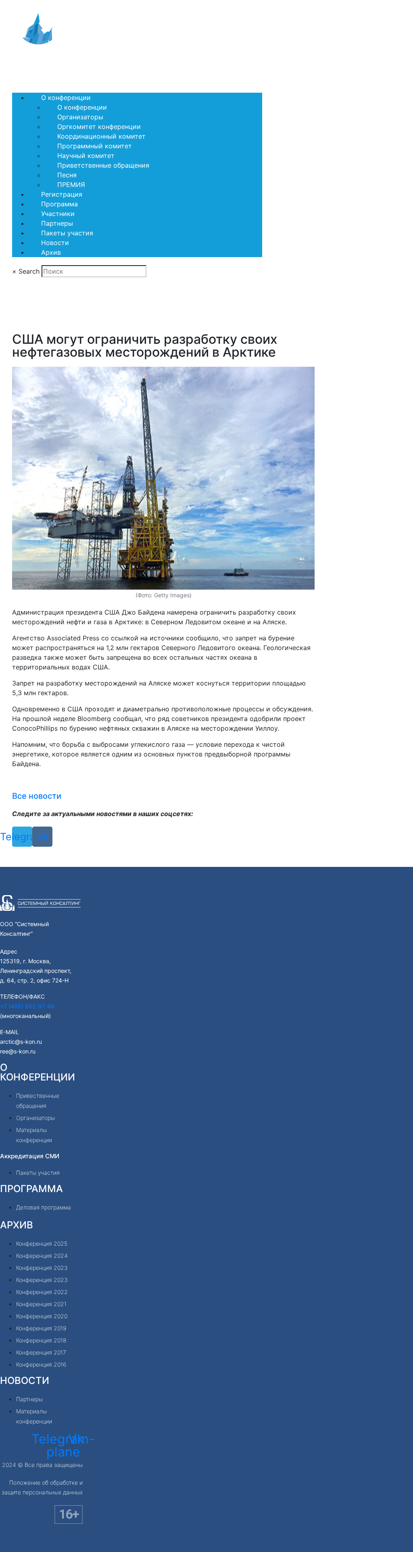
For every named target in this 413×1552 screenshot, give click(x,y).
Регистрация (61, 194)
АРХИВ (16, 1225)
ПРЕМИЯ (71, 185)
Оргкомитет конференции (99, 127)
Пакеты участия (67, 233)
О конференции (66, 97)
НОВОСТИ (24, 1380)
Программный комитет (94, 146)
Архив (51, 252)
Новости (55, 243)
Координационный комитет (101, 136)
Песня (67, 175)
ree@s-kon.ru (17, 1051)
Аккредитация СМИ (29, 1156)
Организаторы (80, 117)
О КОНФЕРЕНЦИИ (37, 1072)
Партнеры (57, 223)
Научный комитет (86, 156)
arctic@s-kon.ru (21, 1041)
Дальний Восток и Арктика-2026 (73, 65)
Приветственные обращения (103, 165)
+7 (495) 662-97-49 (27, 1006)
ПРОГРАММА (31, 1189)
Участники (58, 214)
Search (29, 271)
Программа (59, 204)
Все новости (36, 796)
